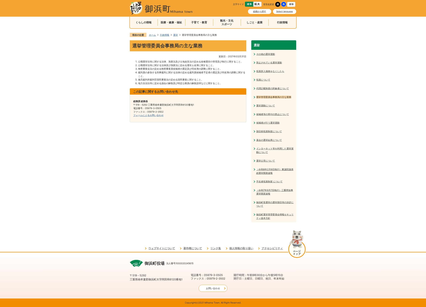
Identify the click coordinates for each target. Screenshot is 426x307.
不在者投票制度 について (269, 181)
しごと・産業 (255, 22)
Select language (284, 11)
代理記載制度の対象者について (272, 88)
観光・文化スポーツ (226, 22)
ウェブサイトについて (161, 248)
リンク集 (215, 248)
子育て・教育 (199, 22)
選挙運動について (265, 105)
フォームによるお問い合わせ (148, 115)
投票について (263, 79)
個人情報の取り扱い (241, 248)
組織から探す (259, 11)
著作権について (192, 248)
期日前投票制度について (269, 131)
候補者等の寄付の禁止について (272, 114)
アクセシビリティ (272, 248)
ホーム (152, 34)
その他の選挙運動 (265, 54)
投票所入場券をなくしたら (270, 71)
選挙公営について (265, 160)
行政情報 (282, 22)
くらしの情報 (144, 22)
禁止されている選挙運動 (269, 62)
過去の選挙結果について (269, 140)
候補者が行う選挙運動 (268, 122)
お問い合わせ (213, 288)
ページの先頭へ (297, 245)
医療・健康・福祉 (171, 22)
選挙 (175, 34)
